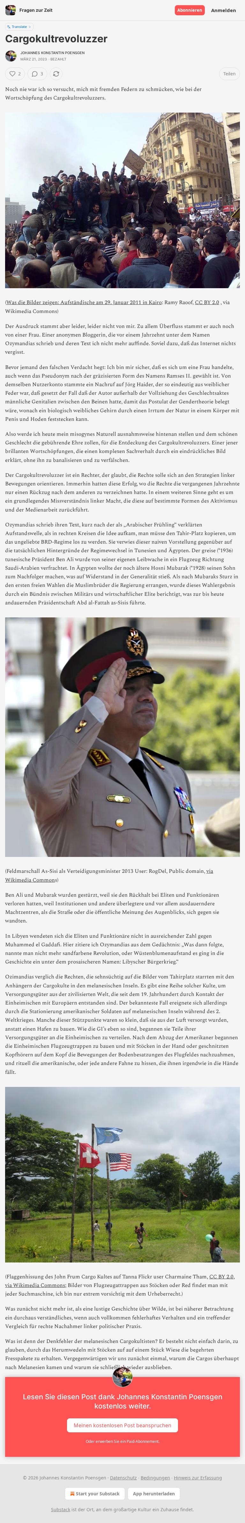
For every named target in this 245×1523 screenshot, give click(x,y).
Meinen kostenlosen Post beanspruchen (122, 1425)
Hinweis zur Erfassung (198, 1478)
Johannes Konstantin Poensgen (52, 53)
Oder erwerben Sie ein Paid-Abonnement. (123, 1441)
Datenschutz (123, 1478)
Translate (19, 26)
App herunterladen (154, 1494)
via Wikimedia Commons (35, 1285)
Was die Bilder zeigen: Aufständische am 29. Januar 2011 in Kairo (84, 302)
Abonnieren (189, 10)
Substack (60, 1509)
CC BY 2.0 (207, 302)
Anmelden (223, 10)
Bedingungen (155, 1478)
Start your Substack (98, 1494)
